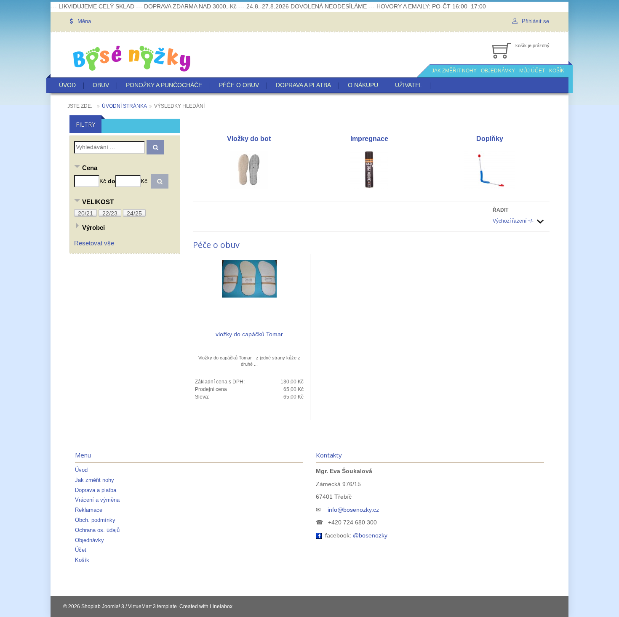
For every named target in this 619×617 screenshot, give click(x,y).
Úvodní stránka (124, 106)
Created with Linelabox (205, 606)
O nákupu (363, 85)
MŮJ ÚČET (532, 71)
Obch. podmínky (95, 520)
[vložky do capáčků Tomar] (249, 278)
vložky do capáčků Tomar (249, 334)
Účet (80, 550)
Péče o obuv (239, 85)
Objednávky (89, 540)
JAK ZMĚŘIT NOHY (454, 71)
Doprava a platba (303, 85)
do (111, 181)
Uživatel (408, 85)
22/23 (109, 213)
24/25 (134, 213)
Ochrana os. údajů (97, 530)
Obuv (101, 85)
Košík (82, 560)
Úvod (67, 85)
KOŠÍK (556, 71)
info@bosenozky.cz (353, 509)
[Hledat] (155, 147)
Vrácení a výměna (97, 500)
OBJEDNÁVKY (498, 71)
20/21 (85, 213)
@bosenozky (370, 535)
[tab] (125, 168)
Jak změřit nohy (94, 480)
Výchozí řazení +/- (513, 221)
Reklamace (88, 510)
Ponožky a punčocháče (164, 85)
